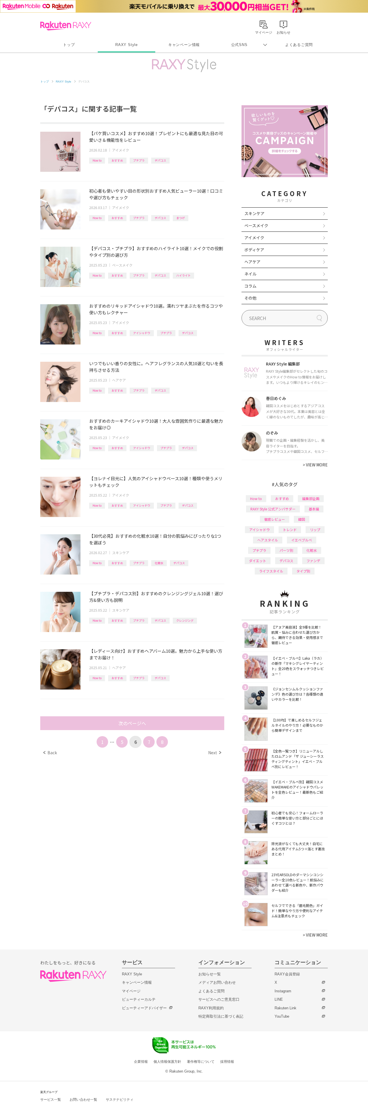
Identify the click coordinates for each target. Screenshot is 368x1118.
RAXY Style (126, 45)
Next (214, 752)
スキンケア (120, 552)
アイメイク (120, 150)
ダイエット (257, 560)
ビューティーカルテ (139, 999)
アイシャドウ (141, 333)
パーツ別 (286, 550)
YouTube (282, 1016)
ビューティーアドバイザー (144, 1008)
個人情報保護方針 (167, 1062)
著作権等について (200, 1062)
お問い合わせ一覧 (83, 1100)
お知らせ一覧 (209, 974)
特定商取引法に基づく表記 (220, 1016)
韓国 (301, 519)
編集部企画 (310, 498)
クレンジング (184, 620)
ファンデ (313, 560)
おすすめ (117, 160)
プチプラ (139, 160)
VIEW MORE (315, 465)
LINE (279, 999)
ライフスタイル (271, 570)
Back (50, 752)
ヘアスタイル (267, 539)
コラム (250, 286)
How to (97, 160)
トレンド (290, 529)
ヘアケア (119, 380)
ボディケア (254, 249)
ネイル (250, 274)
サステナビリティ (119, 1100)
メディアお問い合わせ (217, 982)
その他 (250, 298)
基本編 (314, 508)
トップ (69, 45)
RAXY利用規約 (211, 1008)
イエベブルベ (301, 539)
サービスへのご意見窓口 (218, 999)
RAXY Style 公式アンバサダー (273, 508)
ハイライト (183, 275)
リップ (315, 529)
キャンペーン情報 (184, 45)
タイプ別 (303, 570)
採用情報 (227, 1062)
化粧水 (159, 563)
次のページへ (132, 723)
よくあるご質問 (299, 45)
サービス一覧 (50, 1100)
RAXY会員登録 (287, 974)
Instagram (283, 991)
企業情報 (141, 1062)
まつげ (180, 218)
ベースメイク (122, 265)
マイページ (131, 991)
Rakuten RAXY (65, 25)
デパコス (160, 160)
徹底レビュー (274, 519)
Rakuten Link (285, 1008)
